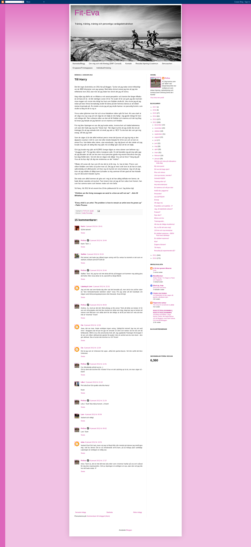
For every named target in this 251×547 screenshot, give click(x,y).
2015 (155, 113)
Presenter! (158, 194)
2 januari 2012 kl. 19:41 (94, 226)
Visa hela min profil (157, 98)
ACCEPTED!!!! (159, 197)
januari (157, 159)
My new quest (159, 166)
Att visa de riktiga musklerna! (164, 224)
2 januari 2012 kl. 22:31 (101, 286)
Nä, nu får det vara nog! (162, 227)
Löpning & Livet (86, 286)
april (156, 149)
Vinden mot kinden (160, 293)
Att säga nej (158, 203)
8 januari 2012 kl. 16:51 (93, 442)
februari (157, 155)
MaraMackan (158, 276)
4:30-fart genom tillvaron (162, 268)
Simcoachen (167, 63)
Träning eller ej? (160, 181)
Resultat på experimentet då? (164, 251)
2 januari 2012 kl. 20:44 (98, 270)
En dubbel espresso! (161, 238)
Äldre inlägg (137, 512)
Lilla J (83, 382)
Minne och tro (159, 218)
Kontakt (128, 63)
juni (156, 143)
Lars (82, 414)
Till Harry (157, 247)
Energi (156, 200)
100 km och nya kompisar (163, 230)
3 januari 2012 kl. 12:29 (92, 348)
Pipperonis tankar (159, 303)
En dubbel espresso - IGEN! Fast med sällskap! (164, 234)
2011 (155, 255)
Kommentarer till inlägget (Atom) (98, 516)
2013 (155, 119)
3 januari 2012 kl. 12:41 (98, 364)
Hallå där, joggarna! (161, 191)
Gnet (154, 270)
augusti (157, 137)
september (158, 134)
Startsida (109, 512)
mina (82, 442)
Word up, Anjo (158, 286)
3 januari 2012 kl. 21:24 (98, 401)
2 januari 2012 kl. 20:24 (95, 254)
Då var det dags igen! (161, 169)
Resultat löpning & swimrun (147, 63)
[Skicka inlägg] (98, 211)
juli (156, 140)
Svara (83, 233)
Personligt (89, 213)
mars (156, 152)
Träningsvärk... (159, 221)
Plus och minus (159, 172)
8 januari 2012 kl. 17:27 (98, 461)
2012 (155, 122)
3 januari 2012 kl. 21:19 (94, 382)
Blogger (129, 530)
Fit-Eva (87, 12)
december (158, 125)
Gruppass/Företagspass (83, 68)
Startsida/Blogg (78, 63)
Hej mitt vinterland (160, 184)
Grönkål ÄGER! (159, 178)
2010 (155, 258)
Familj (83, 213)
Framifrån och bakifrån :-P (163, 206)
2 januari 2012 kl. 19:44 (98, 240)
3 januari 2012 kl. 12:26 (92, 325)
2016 (155, 110)
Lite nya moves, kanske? (163, 175)
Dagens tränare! (160, 244)
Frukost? (157, 212)
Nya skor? (157, 215)
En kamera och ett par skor (163, 187)
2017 (155, 107)
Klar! (156, 241)
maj (156, 146)
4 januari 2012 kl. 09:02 (98, 428)
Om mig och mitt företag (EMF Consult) (105, 63)
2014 (155, 116)
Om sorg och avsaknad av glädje (163, 305)
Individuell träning (103, 68)
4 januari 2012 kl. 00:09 (93, 414)
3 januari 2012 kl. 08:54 (98, 305)
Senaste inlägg (80, 512)
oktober (157, 131)
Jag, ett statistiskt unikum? (163, 209)
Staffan (83, 254)
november (158, 128)
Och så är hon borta (159, 287)
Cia (82, 325)
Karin (83, 226)
